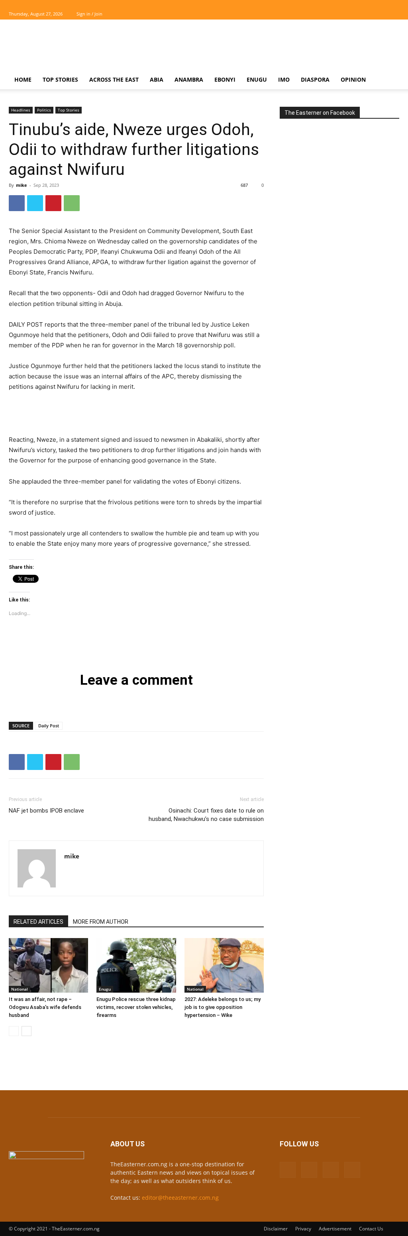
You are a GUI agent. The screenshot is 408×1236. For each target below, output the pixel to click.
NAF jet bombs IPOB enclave (46, 810)
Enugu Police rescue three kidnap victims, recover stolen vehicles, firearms (136, 1007)
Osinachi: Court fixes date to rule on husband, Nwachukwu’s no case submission (206, 815)
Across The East (114, 79)
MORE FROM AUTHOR (100, 922)
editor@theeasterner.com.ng (180, 1197)
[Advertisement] (254, 49)
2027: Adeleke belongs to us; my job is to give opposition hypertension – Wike (222, 1007)
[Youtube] (393, 14)
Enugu (257, 79)
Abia (156, 79)
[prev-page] (14, 1031)
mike (21, 185)
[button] (389, 80)
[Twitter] (380, 14)
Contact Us (371, 1228)
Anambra (189, 79)
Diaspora (315, 79)
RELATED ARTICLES (38, 922)
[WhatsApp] (72, 203)
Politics (44, 110)
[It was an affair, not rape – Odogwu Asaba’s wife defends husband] (48, 965)
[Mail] (367, 14)
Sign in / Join (89, 14)
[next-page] (26, 1031)
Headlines (20, 110)
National (19, 989)
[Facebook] (354, 14)
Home (22, 79)
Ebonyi (224, 79)
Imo (284, 79)
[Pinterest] (53, 203)
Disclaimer (276, 1228)
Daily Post (48, 726)
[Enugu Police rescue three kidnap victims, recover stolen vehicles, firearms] (136, 965)
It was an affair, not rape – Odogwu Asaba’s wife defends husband (45, 1007)
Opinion (353, 79)
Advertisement (335, 1228)
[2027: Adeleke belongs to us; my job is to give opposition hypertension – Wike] (224, 965)
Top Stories (60, 79)
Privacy (303, 1228)
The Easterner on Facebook (319, 113)
